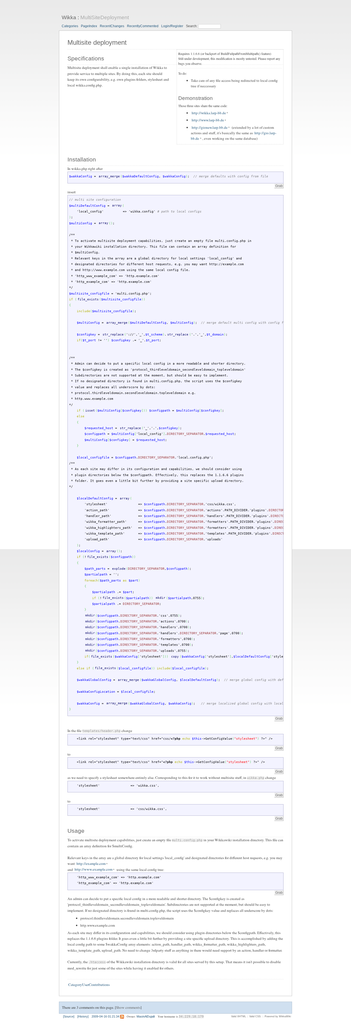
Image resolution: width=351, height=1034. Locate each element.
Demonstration (195, 98)
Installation (81, 159)
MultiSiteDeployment (104, 17)
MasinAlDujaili (146, 1016)
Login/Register (172, 26)
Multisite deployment (97, 42)
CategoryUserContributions (89, 984)
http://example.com (91, 863)
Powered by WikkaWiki (278, 1016)
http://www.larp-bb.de (208, 120)
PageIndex (89, 26)
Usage (75, 831)
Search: (192, 26)
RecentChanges (112, 26)
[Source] (68, 1016)
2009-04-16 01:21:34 (105, 1016)
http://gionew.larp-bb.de (210, 127)
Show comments (128, 1007)
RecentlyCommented (142, 26)
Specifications (85, 58)
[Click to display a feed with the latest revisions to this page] (122, 1016)
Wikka (69, 17)
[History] (83, 1016)
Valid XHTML (238, 1016)
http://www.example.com (93, 869)
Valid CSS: (255, 1016)
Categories (70, 26)
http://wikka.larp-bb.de (209, 112)
